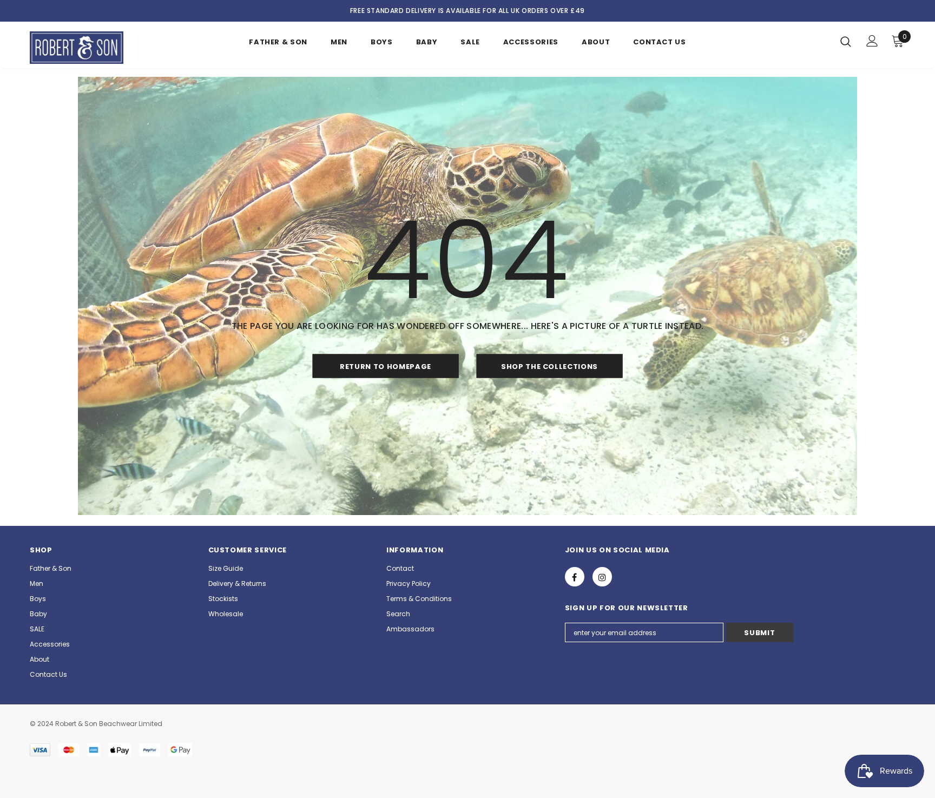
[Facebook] (574, 576)
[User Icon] (872, 41)
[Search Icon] (845, 41)
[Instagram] (602, 576)
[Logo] (93, 47)
